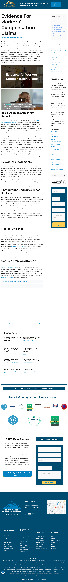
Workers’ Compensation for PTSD (11, 360)
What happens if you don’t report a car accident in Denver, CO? (57, 62)
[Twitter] (9, 514)
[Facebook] (6, 514)
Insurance (53, 151)
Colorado (53, 139)
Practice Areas (8, 542)
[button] (55, 4)
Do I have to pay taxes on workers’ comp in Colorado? (12, 339)
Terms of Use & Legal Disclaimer (37, 579)
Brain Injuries (54, 134)
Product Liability (40, 540)
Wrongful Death (40, 536)
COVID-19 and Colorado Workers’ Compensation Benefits (30, 350)
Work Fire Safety (28, 369)
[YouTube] (17, 514)
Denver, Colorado (55, 144)
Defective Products (56, 141)
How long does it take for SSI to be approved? (31, 338)
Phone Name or (41, 464)
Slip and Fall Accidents (57, 162)
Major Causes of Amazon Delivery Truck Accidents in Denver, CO (58, 55)
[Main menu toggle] (64, 4)
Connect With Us (59, 224)
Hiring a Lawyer (55, 149)
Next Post (40, 323)
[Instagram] (11, 514)
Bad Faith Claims (40, 544)
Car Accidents (54, 136)
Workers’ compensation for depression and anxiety (11, 350)
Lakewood (53, 548)
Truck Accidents (55, 164)
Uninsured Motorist (25, 547)
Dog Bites (53, 146)
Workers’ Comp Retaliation (12, 369)
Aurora (53, 538)
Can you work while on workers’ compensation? (31, 360)
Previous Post (5, 323)
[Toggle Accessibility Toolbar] (3, 572)
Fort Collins (54, 544)
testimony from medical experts (19, 246)
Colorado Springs (55, 540)
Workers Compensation (8, 37)
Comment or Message (58, 195)
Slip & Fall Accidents (41, 538)
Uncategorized (54, 167)
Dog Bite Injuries (40, 542)
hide (63, 16)
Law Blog (6, 544)
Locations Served (8, 548)
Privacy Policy (25, 579)
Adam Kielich (54, 92)
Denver (53, 536)
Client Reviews (8, 546)
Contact (6, 550)
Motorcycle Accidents (56, 157)
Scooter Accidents (55, 159)
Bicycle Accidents (55, 131)
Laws (52, 154)
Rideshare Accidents (25, 545)
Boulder (53, 546)
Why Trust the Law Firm (10, 540)
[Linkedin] (14, 514)
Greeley (53, 542)
